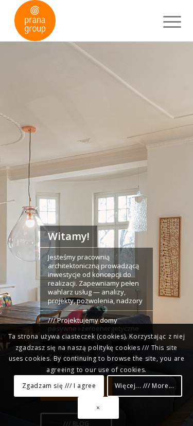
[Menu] (164, 21)
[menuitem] (164, 21)
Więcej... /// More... (144, 385)
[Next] (169, 254)
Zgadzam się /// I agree (59, 385)
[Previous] (23, 254)
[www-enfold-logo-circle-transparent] (80, 20)
